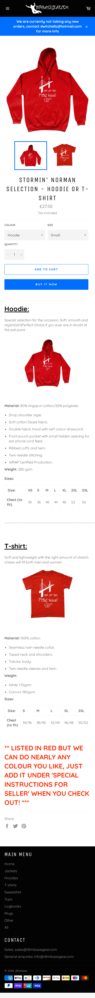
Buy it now (46, 284)
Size (50, 225)
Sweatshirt (12, 892)
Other (8, 920)
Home (9, 864)
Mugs (8, 913)
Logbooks (12, 906)
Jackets (10, 871)
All (6, 927)
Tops (8, 899)
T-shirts (10, 885)
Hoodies (11, 878)
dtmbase (21, 970)
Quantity (11, 244)
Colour (9, 225)
